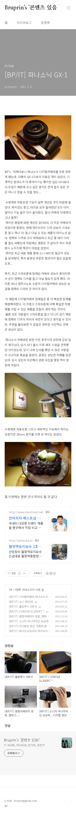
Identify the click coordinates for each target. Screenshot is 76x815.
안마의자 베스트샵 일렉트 (26, 518)
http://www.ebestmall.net (26, 512)
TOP (68, 802)
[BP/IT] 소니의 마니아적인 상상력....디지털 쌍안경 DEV (30, 623)
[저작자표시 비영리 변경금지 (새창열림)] (50, 573)
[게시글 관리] (24, 573)
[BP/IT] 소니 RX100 (21, 602)
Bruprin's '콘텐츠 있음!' (32, 8)
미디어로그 (24, 22)
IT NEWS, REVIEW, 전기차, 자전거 (24, 745)
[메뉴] (68, 8)
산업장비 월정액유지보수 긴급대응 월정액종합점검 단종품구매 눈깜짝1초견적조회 (26, 553)
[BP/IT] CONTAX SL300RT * (26, 611)
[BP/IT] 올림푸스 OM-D (23, 606)
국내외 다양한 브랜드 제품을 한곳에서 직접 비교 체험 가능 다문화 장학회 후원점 (26, 525)
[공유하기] (19, 573)
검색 (60, 8)
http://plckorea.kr (21, 540)
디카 (17, 590)
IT (11, 590)
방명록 (45, 22)
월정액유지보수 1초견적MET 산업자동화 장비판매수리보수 (25, 546)
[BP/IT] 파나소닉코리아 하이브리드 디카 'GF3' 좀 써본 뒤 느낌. (29, 633)
